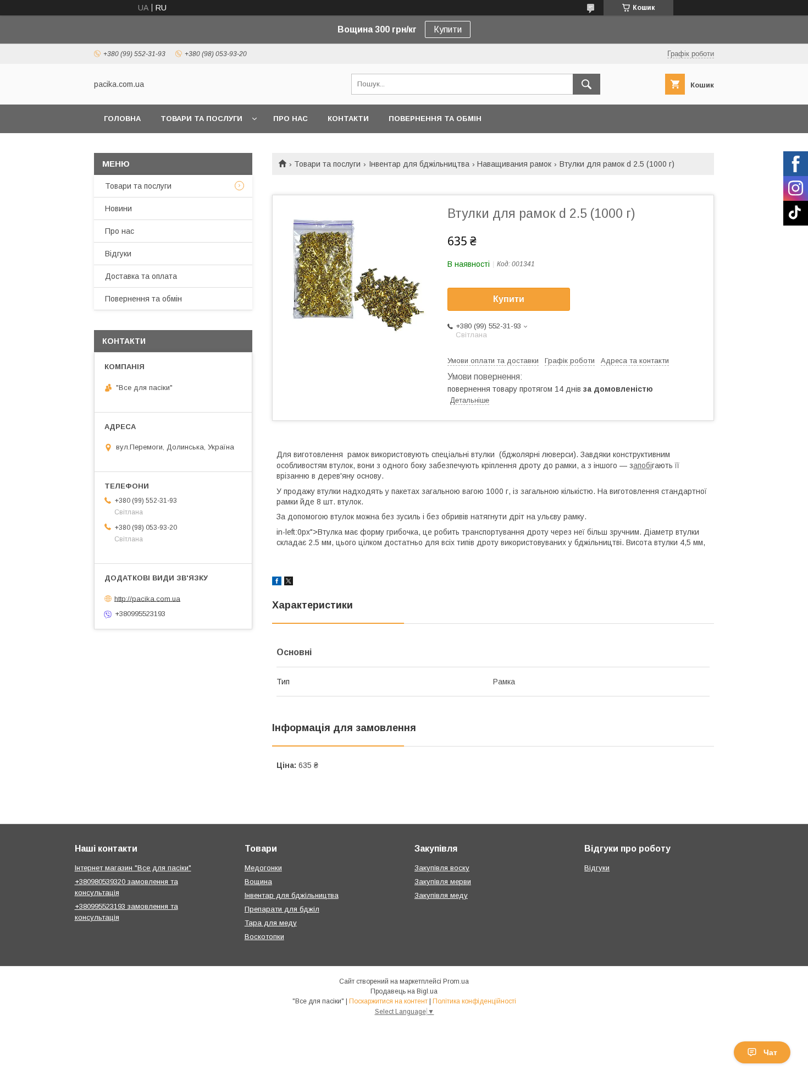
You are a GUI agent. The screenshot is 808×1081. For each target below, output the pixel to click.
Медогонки (263, 868)
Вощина (258, 881)
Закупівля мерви (442, 881)
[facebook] (276, 582)
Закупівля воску (441, 868)
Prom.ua (456, 981)
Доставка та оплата (141, 276)
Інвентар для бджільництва (419, 164)
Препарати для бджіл (282, 909)
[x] (288, 582)
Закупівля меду (441, 895)
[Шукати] (586, 84)
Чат (770, 1052)
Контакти (348, 118)
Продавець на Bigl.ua (404, 991)
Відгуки (118, 253)
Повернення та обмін (435, 118)
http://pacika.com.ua (147, 598)
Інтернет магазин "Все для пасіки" (133, 868)
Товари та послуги (201, 118)
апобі (642, 465)
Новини (118, 208)
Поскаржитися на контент (388, 1001)
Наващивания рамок (514, 164)
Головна (122, 118)
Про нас (290, 118)
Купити (448, 29)
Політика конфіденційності (474, 1001)
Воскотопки (264, 936)
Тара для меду (271, 923)
